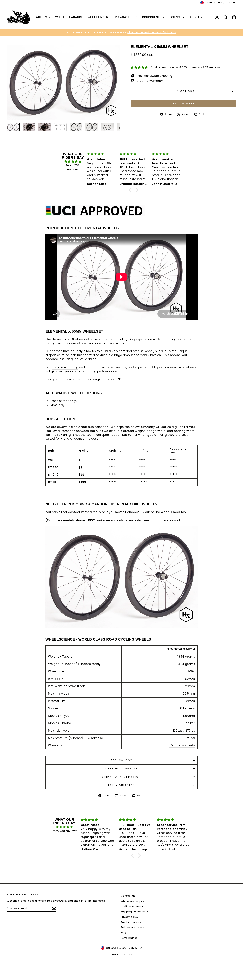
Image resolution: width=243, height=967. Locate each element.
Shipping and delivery (134, 911)
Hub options (184, 91)
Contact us (128, 895)
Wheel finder (98, 17)
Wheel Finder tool (174, 512)
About (195, 17)
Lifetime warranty (182, 745)
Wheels (42, 17)
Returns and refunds (134, 927)
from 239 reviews (73, 167)
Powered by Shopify (121, 954)
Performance (129, 938)
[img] (73, 161)
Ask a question (121, 785)
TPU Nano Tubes (125, 17)
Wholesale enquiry (132, 901)
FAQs (124, 932)
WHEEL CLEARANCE (69, 17)
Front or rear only (63, 401)
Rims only (57, 405)
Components (152, 17)
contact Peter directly (84, 512)
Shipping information (121, 777)
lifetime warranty (65, 367)
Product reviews (131, 922)
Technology (121, 760)
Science (175, 17)
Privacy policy (129, 917)
